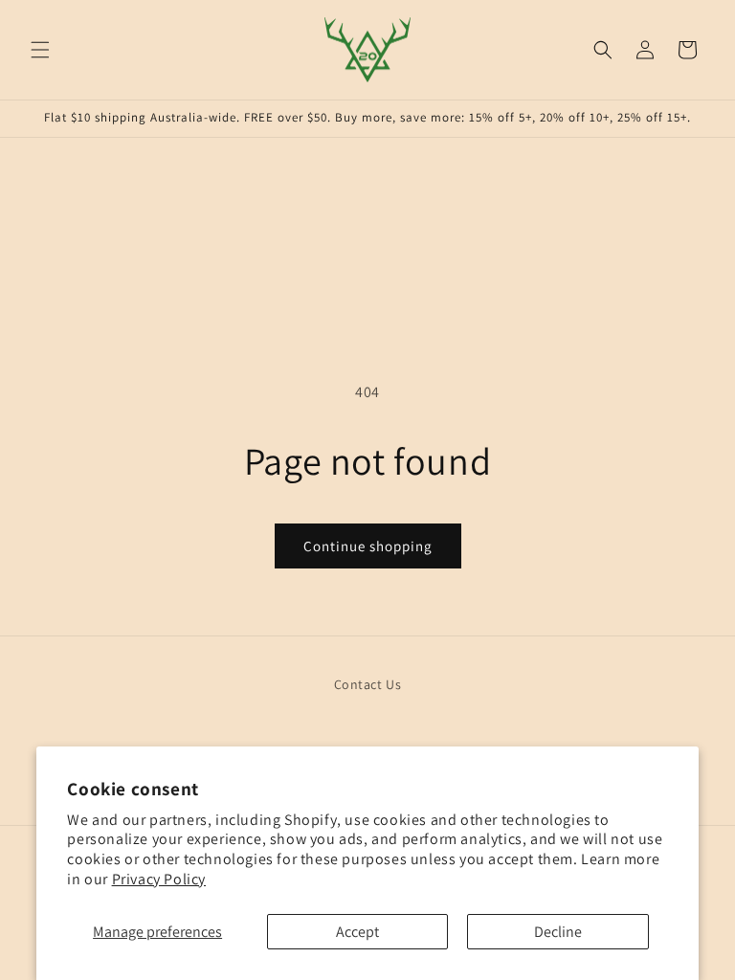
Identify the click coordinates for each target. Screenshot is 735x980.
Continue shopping (368, 546)
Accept (357, 932)
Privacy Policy (159, 879)
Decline (558, 932)
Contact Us (368, 684)
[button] (40, 50)
